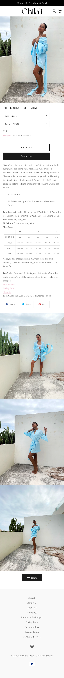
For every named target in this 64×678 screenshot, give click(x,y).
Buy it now (26, 156)
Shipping (7, 135)
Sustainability (9, 284)
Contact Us (32, 602)
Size (7, 116)
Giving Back (8, 288)
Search (32, 598)
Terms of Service (32, 637)
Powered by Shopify (44, 655)
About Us (7, 292)
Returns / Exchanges (32, 617)
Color (7, 124)
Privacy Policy (32, 632)
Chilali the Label (26, 655)
